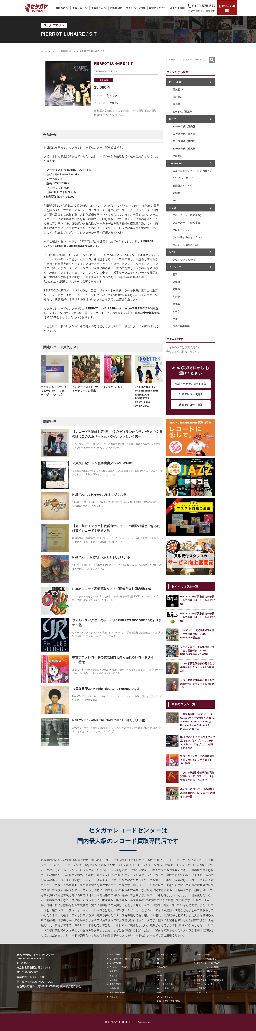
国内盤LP (178, 89)
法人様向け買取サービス (207, 971)
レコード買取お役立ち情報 (168, 1001)
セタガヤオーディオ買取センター (211, 980)
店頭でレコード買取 (191, 404)
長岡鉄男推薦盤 (181, 326)
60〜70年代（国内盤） (185, 126)
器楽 (175, 274)
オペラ (176, 311)
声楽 (175, 318)
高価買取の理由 (203, 954)
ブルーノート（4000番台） (188, 222)
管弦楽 (176, 304)
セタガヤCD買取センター (208, 976)
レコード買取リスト (165, 954)
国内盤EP (178, 96)
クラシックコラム (164, 997)
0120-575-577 (30, 972)
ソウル (172, 252)
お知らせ (113, 997)
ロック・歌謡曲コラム (166, 988)
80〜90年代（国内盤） (185, 141)
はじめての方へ (157, 7)
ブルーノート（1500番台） (188, 215)
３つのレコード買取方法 (120, 967)
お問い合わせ (227, 6)
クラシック (175, 267)
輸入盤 (176, 104)
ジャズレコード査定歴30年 (208, 963)
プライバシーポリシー (206, 984)
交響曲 (176, 289)
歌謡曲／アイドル (182, 185)
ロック (47, 25)
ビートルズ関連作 (182, 111)
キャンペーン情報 (136, 7)
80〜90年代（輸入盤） (185, 148)
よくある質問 (177, 7)
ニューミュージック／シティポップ (192, 170)
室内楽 (176, 296)
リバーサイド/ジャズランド (188, 237)
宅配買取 (113, 971)
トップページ (115, 954)
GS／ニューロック (183, 178)
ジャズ (172, 207)
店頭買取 (113, 980)
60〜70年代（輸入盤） (185, 133)
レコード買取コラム (165, 984)
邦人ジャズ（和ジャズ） (186, 244)
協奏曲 (176, 281)
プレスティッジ (181, 230)
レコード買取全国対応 (206, 959)
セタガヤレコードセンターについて (125, 959)
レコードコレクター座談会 (208, 967)
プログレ (58, 25)
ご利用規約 (201, 988)
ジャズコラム (163, 992)
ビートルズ (175, 82)
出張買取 (113, 976)
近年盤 (176, 193)
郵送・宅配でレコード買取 (190, 383)
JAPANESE (175, 163)
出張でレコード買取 (191, 394)
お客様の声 (116, 7)
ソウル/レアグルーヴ (184, 259)
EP (174, 200)
